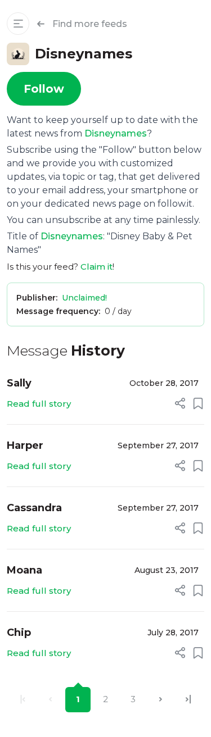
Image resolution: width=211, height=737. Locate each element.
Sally (19, 383)
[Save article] (198, 403)
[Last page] (188, 699)
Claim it (96, 266)
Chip (19, 632)
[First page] (22, 699)
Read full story (39, 403)
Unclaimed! (84, 298)
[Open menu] (18, 23)
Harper (25, 445)
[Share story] (180, 403)
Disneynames (115, 133)
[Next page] (160, 699)
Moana (24, 570)
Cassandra (34, 508)
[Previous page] (50, 699)
